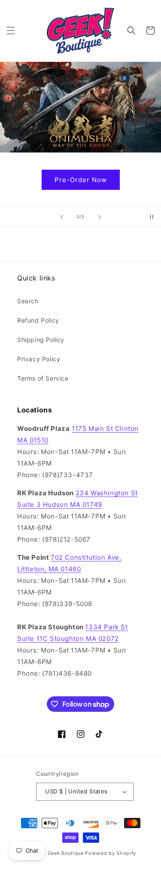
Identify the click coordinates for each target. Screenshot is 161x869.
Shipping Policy (40, 339)
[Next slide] (99, 216)
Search (28, 301)
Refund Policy (38, 320)
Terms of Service (43, 378)
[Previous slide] (61, 216)
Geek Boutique (66, 853)
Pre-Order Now (81, 179)
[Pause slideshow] (151, 216)
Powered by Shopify (110, 853)
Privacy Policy (38, 359)
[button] (10, 30)
